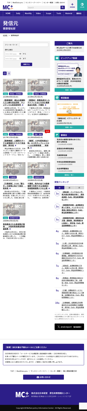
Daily (18, 13)
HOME (8, 13)
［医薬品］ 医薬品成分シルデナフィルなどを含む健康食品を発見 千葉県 (39, 102)
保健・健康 (38, 134)
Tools (58, 13)
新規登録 (72, 7)
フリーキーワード (11, 45)
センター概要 (48, 2)
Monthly (28, 13)
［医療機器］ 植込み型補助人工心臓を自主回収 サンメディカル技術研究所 (14, 102)
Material (68, 13)
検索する (26, 64)
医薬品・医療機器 (16, 94)
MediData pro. (18, 2)
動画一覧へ (69, 90)
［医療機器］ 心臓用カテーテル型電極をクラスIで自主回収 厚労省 (14, 143)
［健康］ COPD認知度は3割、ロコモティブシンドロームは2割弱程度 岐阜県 (38, 144)
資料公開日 (9, 50)
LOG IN (82, 7)
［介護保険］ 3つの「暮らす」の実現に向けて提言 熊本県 (15, 186)
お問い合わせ (60, 2)
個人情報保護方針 (70, 371)
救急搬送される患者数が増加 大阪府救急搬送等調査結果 (14, 226)
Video (38, 13)
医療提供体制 (38, 177)
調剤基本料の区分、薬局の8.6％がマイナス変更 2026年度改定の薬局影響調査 (69, 81)
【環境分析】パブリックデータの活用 (68, 119)
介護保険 (13, 177)
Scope (48, 13)
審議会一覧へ (69, 175)
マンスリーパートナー (33, 2)
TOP (8, 2)
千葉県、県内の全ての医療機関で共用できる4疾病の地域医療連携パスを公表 (38, 186)
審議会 (78, 13)
